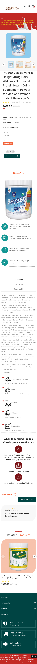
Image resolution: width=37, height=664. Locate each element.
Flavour (6, 141)
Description (18, 280)
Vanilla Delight (8, 143)
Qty (4, 151)
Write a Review (26, 500)
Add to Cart (10, 156)
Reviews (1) (18, 289)
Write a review (26, 102)
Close (34, 656)
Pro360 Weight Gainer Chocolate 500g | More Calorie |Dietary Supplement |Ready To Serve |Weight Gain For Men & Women (18, 577)
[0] (33, 6)
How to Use (18, 284)
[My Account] (29, 6)
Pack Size (7, 133)
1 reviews (15, 102)
